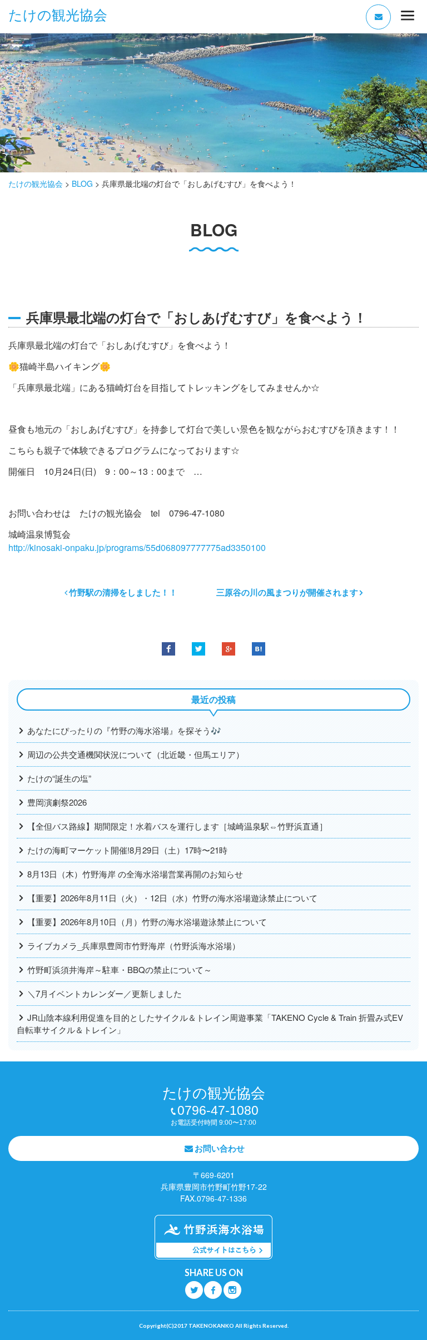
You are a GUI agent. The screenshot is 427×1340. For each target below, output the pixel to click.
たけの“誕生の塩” (59, 778)
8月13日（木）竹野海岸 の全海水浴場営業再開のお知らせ (135, 874)
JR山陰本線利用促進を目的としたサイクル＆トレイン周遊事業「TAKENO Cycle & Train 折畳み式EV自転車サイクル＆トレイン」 (210, 1023)
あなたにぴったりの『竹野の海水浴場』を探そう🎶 (124, 730)
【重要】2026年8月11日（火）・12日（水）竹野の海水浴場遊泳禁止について (172, 898)
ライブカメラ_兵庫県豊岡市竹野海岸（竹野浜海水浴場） (133, 945)
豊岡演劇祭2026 (57, 802)
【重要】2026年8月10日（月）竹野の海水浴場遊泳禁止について (147, 921)
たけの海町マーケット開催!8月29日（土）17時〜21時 (127, 850)
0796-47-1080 (218, 1110)
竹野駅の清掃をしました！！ (123, 592)
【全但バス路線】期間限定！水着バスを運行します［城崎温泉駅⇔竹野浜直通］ (177, 826)
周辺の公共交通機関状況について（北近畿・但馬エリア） (135, 754)
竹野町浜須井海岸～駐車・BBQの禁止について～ (119, 969)
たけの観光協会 (57, 15)
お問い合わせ (220, 1148)
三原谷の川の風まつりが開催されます (287, 592)
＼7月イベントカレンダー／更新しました (104, 993)
